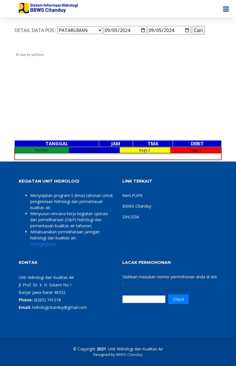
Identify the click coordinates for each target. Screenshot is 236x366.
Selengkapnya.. (44, 244)
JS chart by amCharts (30, 54)
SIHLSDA (130, 216)
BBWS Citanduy (136, 206)
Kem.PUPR (132, 195)
